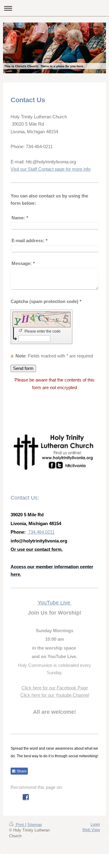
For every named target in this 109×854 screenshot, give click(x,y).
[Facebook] (26, 797)
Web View (91, 830)
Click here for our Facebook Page (54, 687)
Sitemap (34, 824)
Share (21, 771)
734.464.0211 (40, 532)
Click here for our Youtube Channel (54, 695)
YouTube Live (55, 603)
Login (95, 824)
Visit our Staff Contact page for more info (51, 169)
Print (20, 824)
